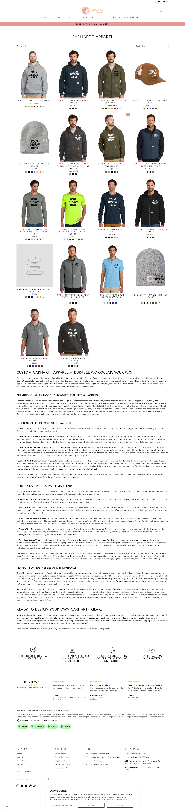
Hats (105, 18)
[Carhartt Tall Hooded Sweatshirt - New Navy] (115, 172)
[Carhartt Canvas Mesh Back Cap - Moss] (150, 109)
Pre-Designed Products (127, 18)
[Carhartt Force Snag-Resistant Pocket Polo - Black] (30, 366)
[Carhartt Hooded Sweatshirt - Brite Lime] (29, 106)
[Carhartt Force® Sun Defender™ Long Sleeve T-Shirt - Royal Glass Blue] (40, 240)
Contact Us (20, 761)
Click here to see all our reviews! (31, 687)
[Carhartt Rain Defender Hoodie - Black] (73, 109)
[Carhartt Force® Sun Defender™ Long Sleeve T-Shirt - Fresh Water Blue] (35, 240)
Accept (91, 805)
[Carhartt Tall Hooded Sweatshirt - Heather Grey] (109, 172)
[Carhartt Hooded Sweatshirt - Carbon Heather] (38, 106)
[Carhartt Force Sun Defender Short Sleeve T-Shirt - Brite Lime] (64, 240)
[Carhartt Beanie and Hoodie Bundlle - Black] (29, 297)
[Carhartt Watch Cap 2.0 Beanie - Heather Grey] (26, 172)
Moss (40, 106)
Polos (73, 18)
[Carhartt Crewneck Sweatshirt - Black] (72, 366)
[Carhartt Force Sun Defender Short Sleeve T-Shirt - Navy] (73, 240)
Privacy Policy (123, 799)
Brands (46, 18)
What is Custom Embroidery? (97, 764)
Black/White (35, 172)
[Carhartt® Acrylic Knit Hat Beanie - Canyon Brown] (156, 303)
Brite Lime (29, 106)
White (76, 240)
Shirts (60, 18)
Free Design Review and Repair (97, 754)
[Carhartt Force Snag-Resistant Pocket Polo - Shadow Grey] (42, 366)
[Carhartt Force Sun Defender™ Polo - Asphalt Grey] (107, 303)
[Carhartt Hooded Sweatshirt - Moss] (40, 106)
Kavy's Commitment (24, 771)
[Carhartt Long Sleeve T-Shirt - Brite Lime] (118, 237)
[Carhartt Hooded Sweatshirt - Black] (35, 106)
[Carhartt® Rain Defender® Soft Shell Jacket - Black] (73, 303)
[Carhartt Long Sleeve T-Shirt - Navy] (106, 237)
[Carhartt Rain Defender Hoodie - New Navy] (70, 109)
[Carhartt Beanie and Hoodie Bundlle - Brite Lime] (38, 297)
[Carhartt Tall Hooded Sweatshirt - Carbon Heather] (118, 172)
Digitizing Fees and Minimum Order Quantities (103, 757)
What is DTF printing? (94, 761)
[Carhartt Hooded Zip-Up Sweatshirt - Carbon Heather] (118, 109)
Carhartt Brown (145, 109)
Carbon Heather (38, 106)
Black (35, 106)
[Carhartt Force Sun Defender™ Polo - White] (119, 303)
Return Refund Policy (63, 764)
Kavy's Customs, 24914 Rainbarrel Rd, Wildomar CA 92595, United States (142, 762)
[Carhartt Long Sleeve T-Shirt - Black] (109, 237)
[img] (31, 685)
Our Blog (19, 764)
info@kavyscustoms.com (139, 753)
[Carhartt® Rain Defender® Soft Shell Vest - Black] (150, 172)
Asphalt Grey (26, 240)
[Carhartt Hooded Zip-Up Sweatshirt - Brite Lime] (109, 109)
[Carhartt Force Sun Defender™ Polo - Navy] (113, 303)
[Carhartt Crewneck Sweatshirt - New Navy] (78, 366)
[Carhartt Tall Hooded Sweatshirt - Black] (112, 172)
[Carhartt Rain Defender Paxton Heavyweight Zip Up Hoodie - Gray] (70, 174)
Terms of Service (61, 757)
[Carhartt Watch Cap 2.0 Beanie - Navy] (32, 172)
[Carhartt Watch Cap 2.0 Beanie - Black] (29, 172)
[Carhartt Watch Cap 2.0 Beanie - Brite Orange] (40, 172)
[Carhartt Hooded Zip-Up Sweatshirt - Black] (106, 109)
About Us (19, 757)
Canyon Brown (156, 303)
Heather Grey (26, 106)
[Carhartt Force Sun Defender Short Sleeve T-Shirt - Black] (70, 240)
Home (87, 33)
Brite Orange (32, 106)
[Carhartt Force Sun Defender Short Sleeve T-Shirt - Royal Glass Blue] (79, 240)
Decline (120, 805)
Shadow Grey (156, 109)
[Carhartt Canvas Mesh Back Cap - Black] (147, 109)
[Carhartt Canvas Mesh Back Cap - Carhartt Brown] (145, 109)
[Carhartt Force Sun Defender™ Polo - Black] (110, 303)
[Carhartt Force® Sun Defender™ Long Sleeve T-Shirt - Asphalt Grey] (26, 240)
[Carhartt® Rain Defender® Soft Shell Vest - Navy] (147, 172)
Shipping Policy (61, 761)
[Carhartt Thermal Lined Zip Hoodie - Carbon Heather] (150, 237)
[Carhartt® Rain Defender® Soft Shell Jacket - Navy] (76, 303)
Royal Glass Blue (40, 240)
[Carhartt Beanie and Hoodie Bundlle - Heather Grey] (26, 297)
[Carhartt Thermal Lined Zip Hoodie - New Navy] (153, 237)
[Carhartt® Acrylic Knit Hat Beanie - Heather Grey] (142, 303)
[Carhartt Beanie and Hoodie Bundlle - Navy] (32, 297)
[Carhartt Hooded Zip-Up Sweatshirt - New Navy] (115, 109)
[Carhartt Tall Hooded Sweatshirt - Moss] (106, 172)
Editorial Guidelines (62, 768)
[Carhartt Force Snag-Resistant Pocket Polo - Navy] (33, 366)
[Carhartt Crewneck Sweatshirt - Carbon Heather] (69, 366)
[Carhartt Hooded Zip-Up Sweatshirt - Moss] (103, 109)
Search (19, 754)
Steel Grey (153, 172)
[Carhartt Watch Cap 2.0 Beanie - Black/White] (35, 172)
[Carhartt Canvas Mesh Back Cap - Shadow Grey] (156, 109)
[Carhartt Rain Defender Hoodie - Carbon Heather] (76, 109)
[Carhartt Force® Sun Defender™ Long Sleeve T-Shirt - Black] (29, 240)
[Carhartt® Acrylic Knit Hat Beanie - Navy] (147, 303)
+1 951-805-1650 (143, 757)
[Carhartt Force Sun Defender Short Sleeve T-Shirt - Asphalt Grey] (67, 240)
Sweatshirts (89, 18)
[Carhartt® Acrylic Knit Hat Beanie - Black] (145, 303)
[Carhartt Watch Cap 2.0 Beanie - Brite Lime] (38, 172)
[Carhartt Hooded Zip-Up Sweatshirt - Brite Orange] (112, 109)
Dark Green (153, 303)
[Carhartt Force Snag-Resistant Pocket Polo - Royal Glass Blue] (39, 366)
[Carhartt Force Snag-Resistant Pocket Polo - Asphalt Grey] (27, 366)
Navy (153, 109)
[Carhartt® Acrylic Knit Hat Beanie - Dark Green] (153, 303)
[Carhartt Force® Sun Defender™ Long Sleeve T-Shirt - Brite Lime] (32, 240)
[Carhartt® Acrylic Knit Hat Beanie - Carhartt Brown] (150, 303)
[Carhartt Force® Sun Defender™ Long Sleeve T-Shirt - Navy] (38, 240)
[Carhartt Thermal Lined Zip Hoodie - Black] (147, 237)
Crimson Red (36, 366)
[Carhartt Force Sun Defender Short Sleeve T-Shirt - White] (76, 240)
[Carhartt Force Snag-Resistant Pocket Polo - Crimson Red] (36, 366)
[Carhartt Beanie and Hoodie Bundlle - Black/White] (35, 297)
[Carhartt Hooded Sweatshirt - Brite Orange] (32, 106)
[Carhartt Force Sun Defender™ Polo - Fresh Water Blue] (105, 303)
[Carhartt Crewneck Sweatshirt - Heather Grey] (75, 366)
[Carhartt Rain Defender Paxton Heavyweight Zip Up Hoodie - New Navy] (76, 174)
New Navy (70, 109)
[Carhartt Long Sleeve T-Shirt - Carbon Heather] (112, 237)
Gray (70, 174)
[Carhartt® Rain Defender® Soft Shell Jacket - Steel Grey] (70, 303)
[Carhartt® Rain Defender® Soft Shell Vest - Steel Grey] (153, 172)
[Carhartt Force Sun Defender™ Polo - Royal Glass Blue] (116, 303)
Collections (95, 33)
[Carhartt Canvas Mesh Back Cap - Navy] (153, 109)
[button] (49, 688)
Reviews (19, 768)
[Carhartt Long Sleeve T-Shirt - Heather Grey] (115, 237)
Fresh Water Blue (35, 240)
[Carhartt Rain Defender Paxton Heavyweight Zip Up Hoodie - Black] (73, 174)
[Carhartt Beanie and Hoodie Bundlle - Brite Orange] (40, 297)
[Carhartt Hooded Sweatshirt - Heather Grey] (26, 106)
